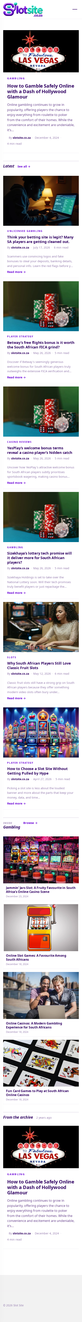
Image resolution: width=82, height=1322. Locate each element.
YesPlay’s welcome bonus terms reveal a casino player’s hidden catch (39, 450)
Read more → (16, 272)
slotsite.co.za (22, 138)
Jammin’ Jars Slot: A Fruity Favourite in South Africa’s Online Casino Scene (40, 890)
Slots (11, 657)
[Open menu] (75, 9)
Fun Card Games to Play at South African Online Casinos (37, 1093)
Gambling (16, 78)
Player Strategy (20, 336)
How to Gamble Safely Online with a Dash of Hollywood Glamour (40, 91)
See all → (24, 166)
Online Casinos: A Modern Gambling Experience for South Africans (34, 1025)
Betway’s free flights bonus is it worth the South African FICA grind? (40, 344)
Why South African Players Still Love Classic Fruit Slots (39, 665)
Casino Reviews (19, 441)
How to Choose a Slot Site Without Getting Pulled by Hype (37, 771)
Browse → (30, 823)
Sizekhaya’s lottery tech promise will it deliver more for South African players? (39, 558)
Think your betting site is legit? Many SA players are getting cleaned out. (40, 239)
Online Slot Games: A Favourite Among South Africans (36, 957)
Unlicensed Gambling (24, 231)
